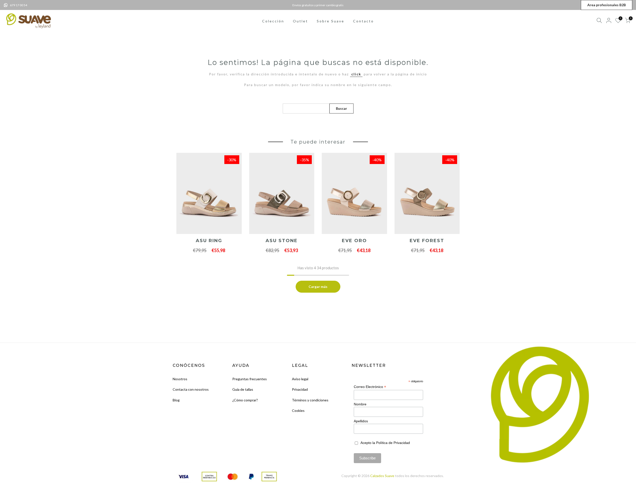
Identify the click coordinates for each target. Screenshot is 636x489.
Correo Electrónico (370, 386)
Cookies (298, 410)
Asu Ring (209, 240)
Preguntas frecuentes (249, 379)
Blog (176, 400)
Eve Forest (427, 240)
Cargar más (318, 286)
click (356, 74)
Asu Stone (282, 240)
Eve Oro (354, 240)
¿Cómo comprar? (245, 400)
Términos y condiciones (310, 400)
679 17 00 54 (18, 5)
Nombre (360, 404)
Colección (273, 21)
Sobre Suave (330, 21)
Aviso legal (300, 379)
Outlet (300, 21)
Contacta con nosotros (191, 389)
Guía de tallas (242, 389)
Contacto (363, 21)
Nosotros (180, 379)
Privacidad (300, 389)
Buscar (341, 108)
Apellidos (361, 421)
